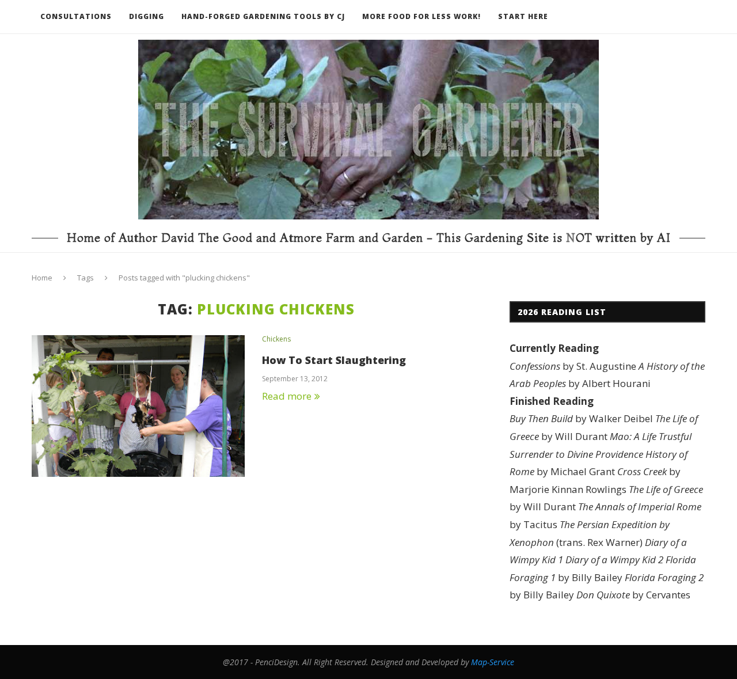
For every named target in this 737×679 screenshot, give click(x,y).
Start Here (523, 16)
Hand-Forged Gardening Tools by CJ (263, 16)
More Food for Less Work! (421, 16)
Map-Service (492, 662)
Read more (286, 396)
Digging (146, 16)
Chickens (276, 339)
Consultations (76, 16)
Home (42, 277)
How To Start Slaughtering (334, 360)
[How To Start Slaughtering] (138, 406)
